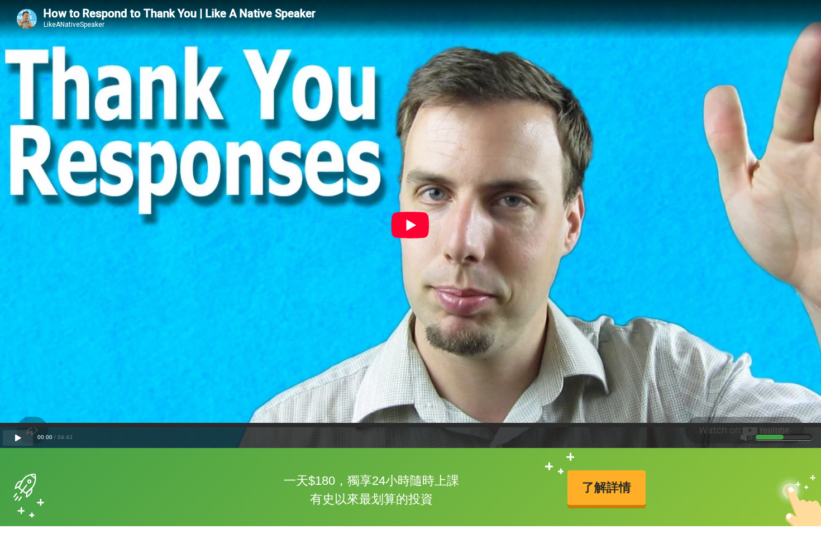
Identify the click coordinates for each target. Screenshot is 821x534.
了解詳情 (606, 487)
